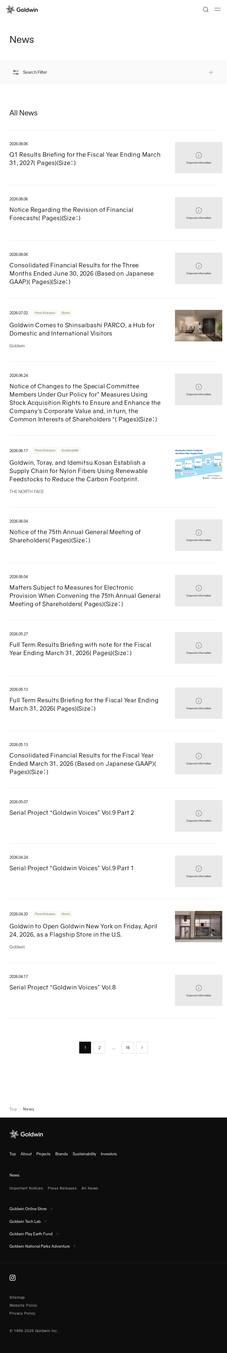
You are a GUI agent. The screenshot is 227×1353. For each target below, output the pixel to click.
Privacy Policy (22, 1313)
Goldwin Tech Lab (25, 1221)
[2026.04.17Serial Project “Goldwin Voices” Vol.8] (113, 990)
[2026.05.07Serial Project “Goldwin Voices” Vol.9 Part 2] (113, 815)
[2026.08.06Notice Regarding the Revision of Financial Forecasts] (113, 213)
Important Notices (26, 1188)
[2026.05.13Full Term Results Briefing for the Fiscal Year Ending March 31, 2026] (113, 703)
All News (90, 1188)
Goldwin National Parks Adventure (39, 1246)
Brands (61, 1153)
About (26, 1153)
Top (13, 1109)
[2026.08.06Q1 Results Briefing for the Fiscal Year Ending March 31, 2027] (113, 157)
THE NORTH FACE (26, 491)
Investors (109, 1153)
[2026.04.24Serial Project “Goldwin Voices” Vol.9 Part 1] (113, 871)
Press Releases (45, 313)
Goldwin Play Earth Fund (31, 1233)
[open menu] (217, 9)
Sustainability (70, 450)
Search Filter (35, 72)
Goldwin (17, 346)
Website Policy (23, 1305)
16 (128, 1047)
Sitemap (17, 1297)
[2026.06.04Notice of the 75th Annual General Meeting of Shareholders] (113, 535)
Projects (43, 1153)
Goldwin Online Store (28, 1208)
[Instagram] (12, 1277)
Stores (65, 313)
